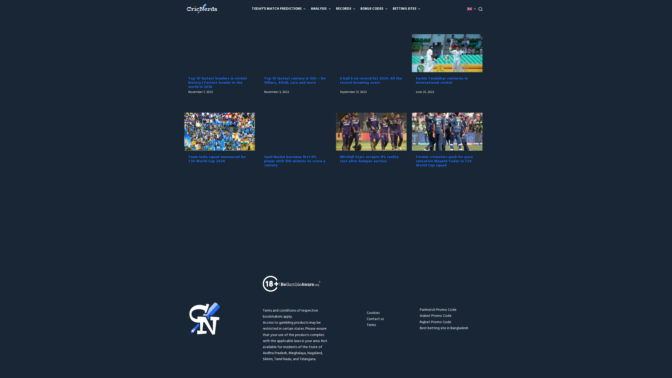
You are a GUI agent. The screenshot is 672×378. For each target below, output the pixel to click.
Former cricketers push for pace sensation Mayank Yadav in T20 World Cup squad (444, 161)
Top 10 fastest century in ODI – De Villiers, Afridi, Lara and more (295, 81)
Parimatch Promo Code (438, 310)
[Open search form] (480, 9)
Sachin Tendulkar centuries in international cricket (442, 81)
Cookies (373, 313)
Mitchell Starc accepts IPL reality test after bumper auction (369, 159)
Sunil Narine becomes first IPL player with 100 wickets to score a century (294, 161)
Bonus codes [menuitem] (371, 9)
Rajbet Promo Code (435, 322)
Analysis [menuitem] (319, 9)
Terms (371, 325)
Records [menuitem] (343, 9)
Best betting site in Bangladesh (444, 328)
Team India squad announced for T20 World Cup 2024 (217, 159)
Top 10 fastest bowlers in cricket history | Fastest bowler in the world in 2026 (217, 83)
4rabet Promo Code (436, 316)
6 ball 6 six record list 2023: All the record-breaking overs (371, 81)
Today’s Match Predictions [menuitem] (277, 9)
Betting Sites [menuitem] (404, 9)
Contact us (375, 319)
